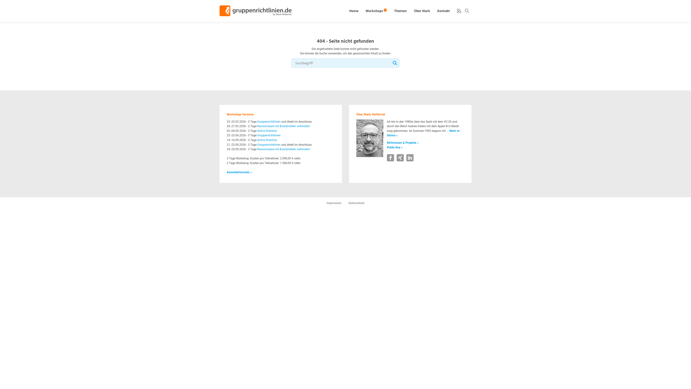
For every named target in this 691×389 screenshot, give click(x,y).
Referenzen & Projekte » (403, 142)
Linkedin (410, 157)
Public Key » (395, 147)
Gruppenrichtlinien (269, 121)
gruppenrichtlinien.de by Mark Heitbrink (256, 10)
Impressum (334, 203)
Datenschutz (357, 203)
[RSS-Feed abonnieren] (459, 12)
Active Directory (267, 131)
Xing (400, 157)
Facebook (390, 157)
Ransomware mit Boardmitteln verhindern (283, 126)
